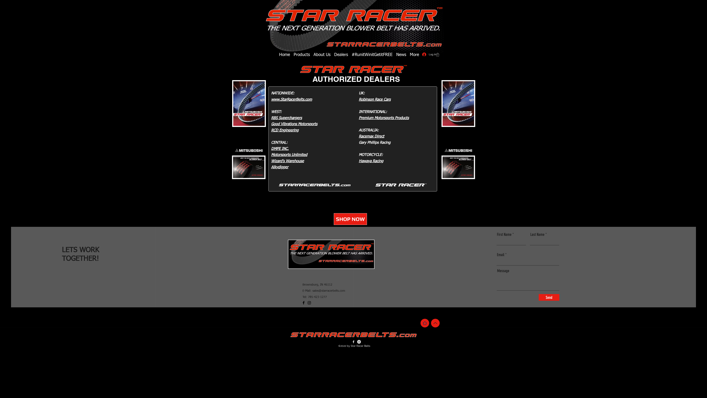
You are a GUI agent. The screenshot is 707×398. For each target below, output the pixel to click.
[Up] (435, 323)
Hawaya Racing (371, 161)
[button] (437, 54)
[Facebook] (303, 303)
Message (503, 271)
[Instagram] (309, 303)
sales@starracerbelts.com (328, 290)
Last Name (537, 235)
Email (500, 255)
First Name (504, 235)
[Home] (425, 323)
